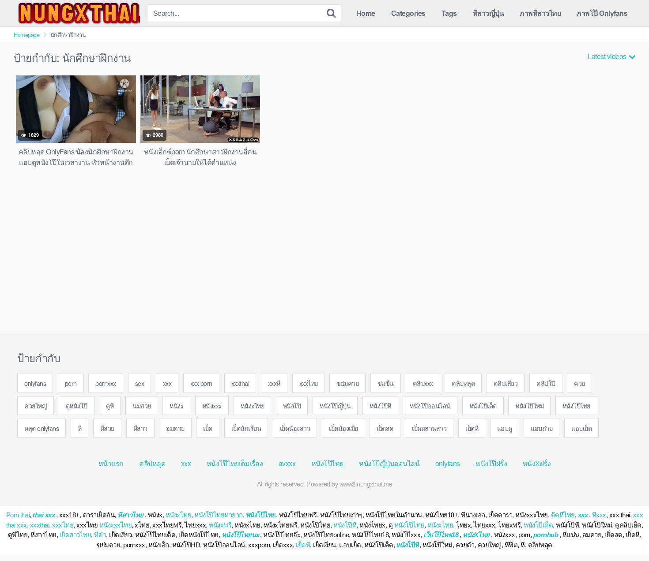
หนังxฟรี (220, 525)
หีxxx (599, 515)
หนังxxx (212, 405)
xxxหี (274, 383)
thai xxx (44, 515)
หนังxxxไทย (115, 525)
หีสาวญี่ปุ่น (488, 13)
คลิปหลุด (463, 383)
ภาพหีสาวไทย (540, 13)
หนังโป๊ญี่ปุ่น (335, 405)
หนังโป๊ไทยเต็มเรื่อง (235, 463)
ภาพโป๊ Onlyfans (602, 13)
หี (80, 428)
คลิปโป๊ (545, 383)
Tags (449, 13)
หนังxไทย (252, 405)
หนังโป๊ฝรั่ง (491, 463)
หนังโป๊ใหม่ (529, 405)
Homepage (26, 34)
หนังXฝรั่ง (537, 463)
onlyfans (35, 383)
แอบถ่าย (541, 428)
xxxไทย (308, 383)
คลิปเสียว (506, 383)
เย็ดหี (471, 428)
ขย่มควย (347, 383)
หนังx (176, 405)
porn (71, 383)
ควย (579, 383)
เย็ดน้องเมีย (343, 428)
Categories (408, 13)
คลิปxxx (423, 383)
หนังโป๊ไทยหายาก (218, 515)
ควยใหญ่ (35, 405)
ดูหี (109, 405)
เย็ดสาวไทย (75, 535)
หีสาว (140, 428)
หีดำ (100, 535)
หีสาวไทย (130, 515)
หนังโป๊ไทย (576, 405)
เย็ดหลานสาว (429, 428)
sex (139, 383)
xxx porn (201, 383)
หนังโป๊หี (380, 405)
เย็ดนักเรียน (246, 428)
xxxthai (240, 383)
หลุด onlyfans (41, 428)
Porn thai (18, 515)
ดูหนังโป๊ (76, 405)
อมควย (175, 428)
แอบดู (504, 428)
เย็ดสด (385, 428)
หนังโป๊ (292, 405)
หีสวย (107, 428)
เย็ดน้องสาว (295, 428)
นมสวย (141, 405)
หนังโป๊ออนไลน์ (430, 405)
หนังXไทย (476, 535)
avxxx (287, 463)
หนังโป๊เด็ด (483, 405)
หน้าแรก (111, 463)
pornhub (545, 535)
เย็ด (207, 428)
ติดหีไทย (563, 515)
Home (365, 13)
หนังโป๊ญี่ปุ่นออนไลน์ (389, 463)
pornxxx (105, 383)
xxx (167, 383)
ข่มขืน (385, 383)
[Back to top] (625, 532)
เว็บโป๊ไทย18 (440, 535)
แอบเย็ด (581, 428)
